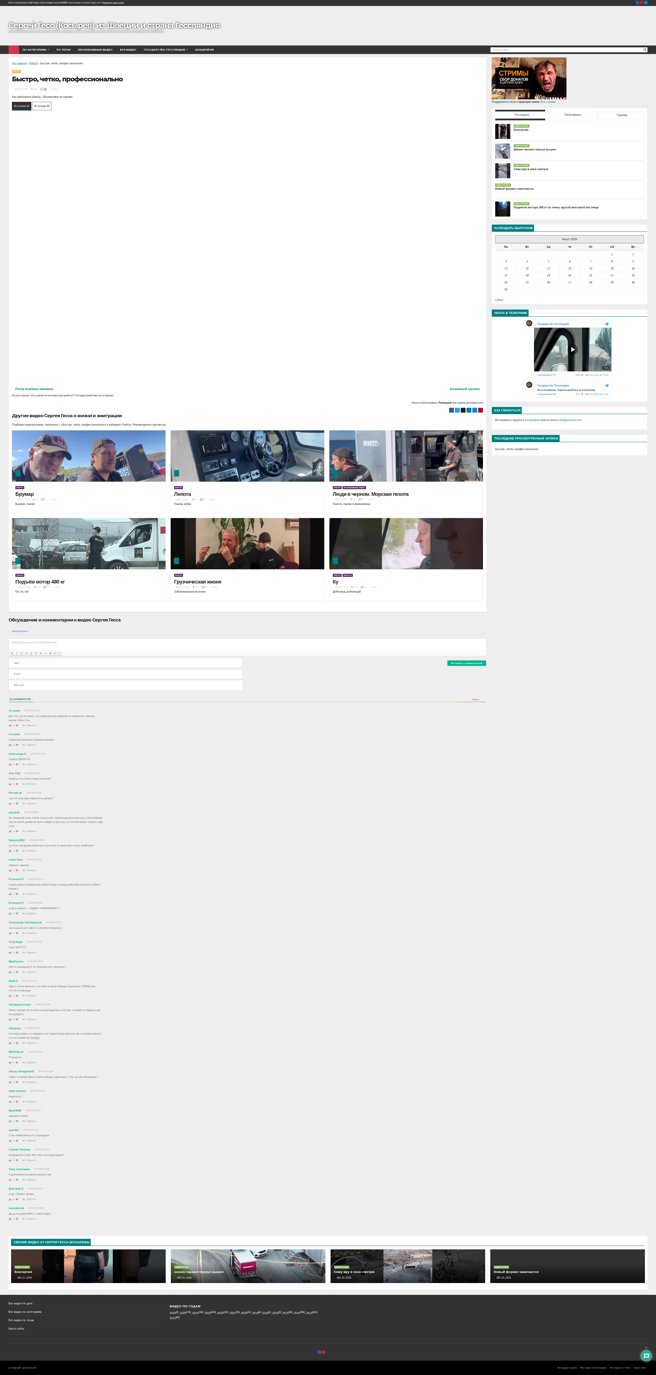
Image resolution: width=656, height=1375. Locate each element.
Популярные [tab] (572, 114)
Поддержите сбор (504, 101)
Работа (33, 63)
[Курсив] (17, 653)
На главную (19, 63)
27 (569, 282)
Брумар (24, 494)
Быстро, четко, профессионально (516, 449)
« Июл (499, 299)
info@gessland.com (570, 420)
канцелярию (532, 420)
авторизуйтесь (19, 631)
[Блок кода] (45, 653)
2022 (220, 1313)
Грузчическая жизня (197, 582)
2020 (244, 1313)
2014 (297, 1313)
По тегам (64, 49)
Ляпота (182, 494)
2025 (183, 1313)
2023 (208, 1313)
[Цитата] (40, 653)
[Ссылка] (50, 653)
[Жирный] (12, 653)
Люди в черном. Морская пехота (371, 494)
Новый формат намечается (514, 188)
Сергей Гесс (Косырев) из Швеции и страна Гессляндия (114, 25)
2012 (173, 1318)
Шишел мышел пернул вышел (535, 149)
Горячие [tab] (622, 115)
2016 (275, 1313)
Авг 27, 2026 (24, 1277)
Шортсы (348, 575)
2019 (255, 1313)
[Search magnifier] (645, 49)
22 (612, 275)
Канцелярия (204, 49)
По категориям (35, 49)
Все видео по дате (20, 1303)
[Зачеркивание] (26, 653)
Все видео (128, 49)
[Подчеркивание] (21, 653)
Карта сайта (16, 1328)
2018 (265, 1313)
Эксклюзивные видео (95, 49)
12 (548, 268)
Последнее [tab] (521, 114)
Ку (335, 582)
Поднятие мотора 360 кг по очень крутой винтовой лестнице (556, 207)
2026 (173, 1313)
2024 (195, 1313)
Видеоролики (521, 126)
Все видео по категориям (25, 1311)
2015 (285, 1313)
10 (506, 268)
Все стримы (548, 101)
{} (55, 653)
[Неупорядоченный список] (36, 653)
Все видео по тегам (21, 1320)
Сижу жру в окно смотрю (531, 169)
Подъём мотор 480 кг (40, 582)
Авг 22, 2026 (503, 1277)
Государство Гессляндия (165, 49)
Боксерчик (521, 129)
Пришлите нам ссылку (113, 3)
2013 (309, 1313)
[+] (60, 653)
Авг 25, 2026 (184, 1277)
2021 (233, 1313)
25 (45, 89)
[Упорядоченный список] (31, 653)
